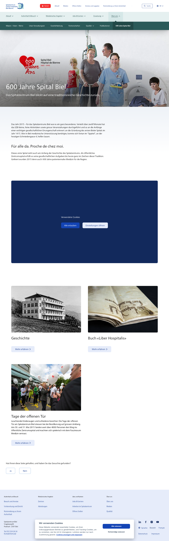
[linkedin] (139, 522)
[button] (10, 471)
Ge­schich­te (20, 337)
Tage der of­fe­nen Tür (28, 416)
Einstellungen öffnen (95, 225)
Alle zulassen (116, 526)
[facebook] (145, 522)
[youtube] (157, 522)
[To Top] (162, 534)
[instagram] (151, 522)
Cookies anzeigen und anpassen (69, 535)
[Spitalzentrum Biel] (15, 6)
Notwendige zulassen (116, 532)
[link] (45, 6)
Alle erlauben (70, 225)
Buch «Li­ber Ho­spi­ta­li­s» (107, 337)
